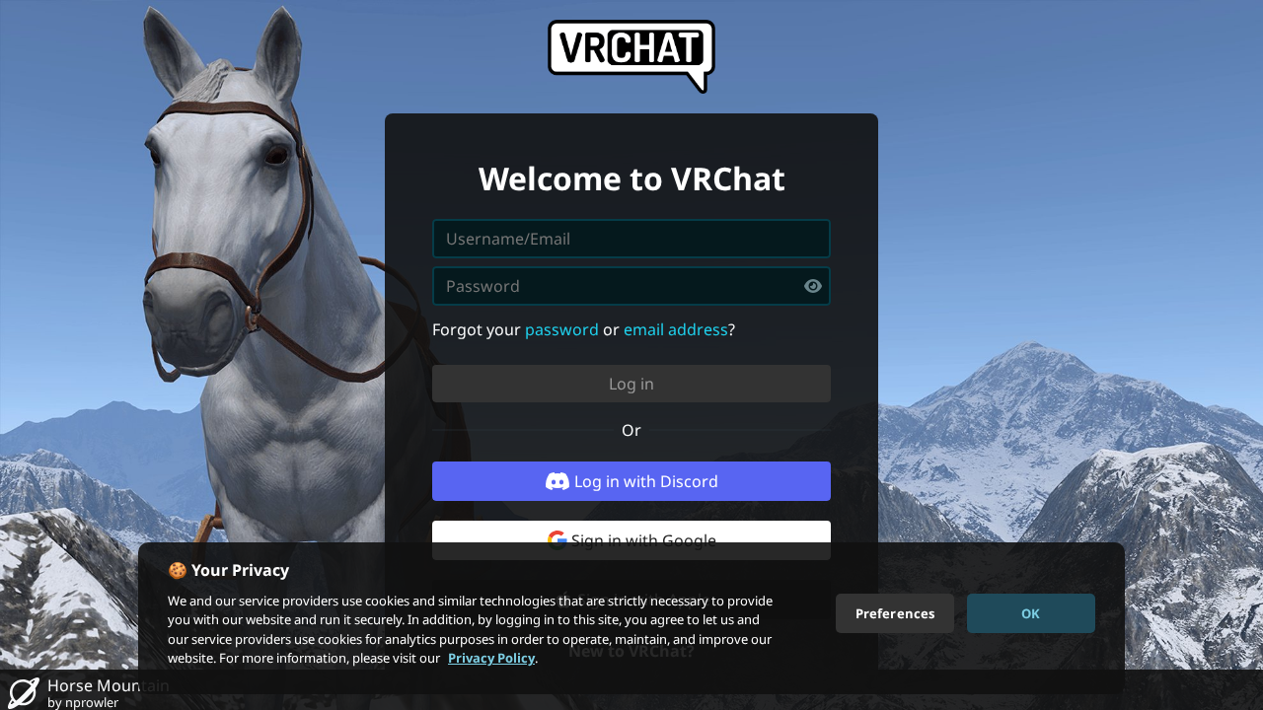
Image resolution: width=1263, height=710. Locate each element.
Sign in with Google (643, 540)
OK (1030, 612)
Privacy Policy (491, 658)
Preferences (894, 612)
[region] (631, 618)
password (562, 329)
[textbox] (631, 286)
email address (676, 329)
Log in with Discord (646, 481)
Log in (631, 383)
